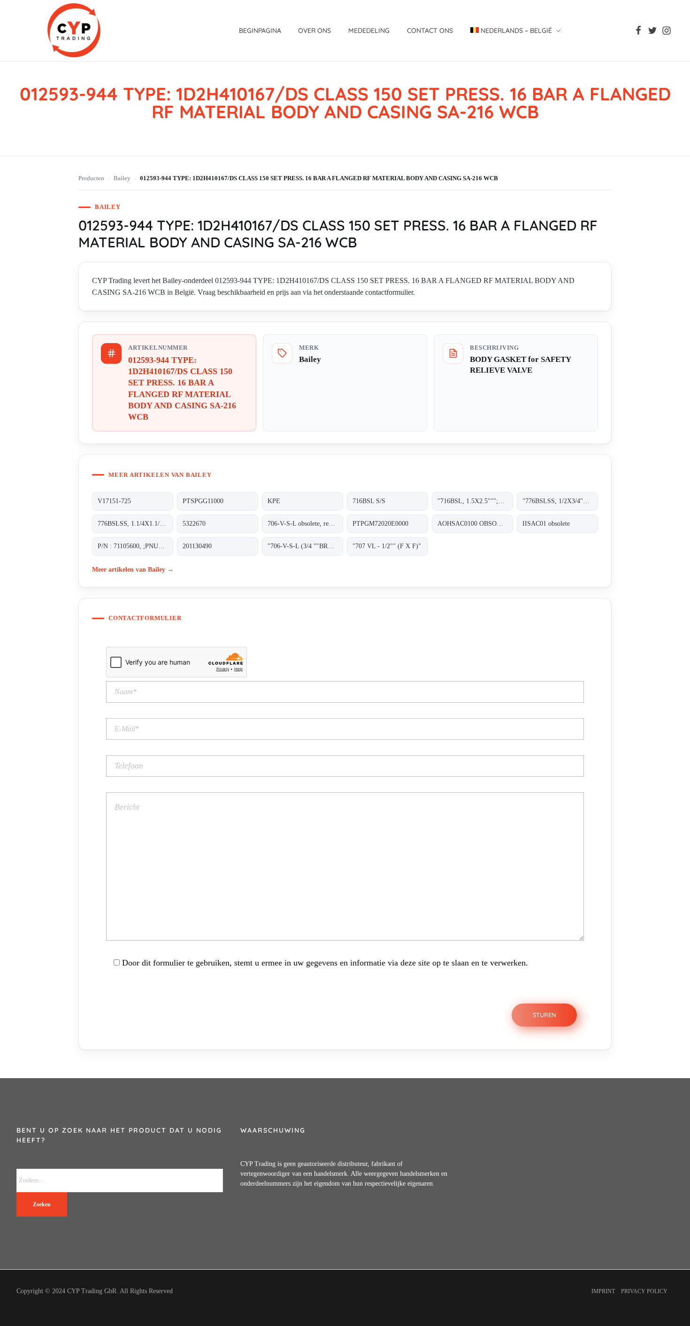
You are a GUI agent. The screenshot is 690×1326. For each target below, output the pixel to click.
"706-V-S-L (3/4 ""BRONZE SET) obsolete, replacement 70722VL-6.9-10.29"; (305, 546)
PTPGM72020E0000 (380, 523)
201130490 (197, 546)
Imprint (603, 1291)
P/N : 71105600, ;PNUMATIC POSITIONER (135, 546)
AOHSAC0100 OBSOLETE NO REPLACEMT (475, 523)
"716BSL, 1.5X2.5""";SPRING (475, 501)
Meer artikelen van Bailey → (133, 569)
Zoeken (42, 1204)
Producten (91, 178)
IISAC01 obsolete (546, 523)
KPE (274, 501)
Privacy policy (644, 1291)
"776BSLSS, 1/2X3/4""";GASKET (560, 501)
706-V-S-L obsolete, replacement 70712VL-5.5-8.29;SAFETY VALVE (305, 523)
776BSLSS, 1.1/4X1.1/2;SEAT (135, 523)
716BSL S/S (369, 501)
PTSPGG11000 (203, 501)
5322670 (194, 523)
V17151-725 (114, 501)
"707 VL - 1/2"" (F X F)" (387, 546)
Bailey (122, 178)
